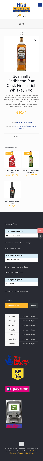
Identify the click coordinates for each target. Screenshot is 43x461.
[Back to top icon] (21, 444)
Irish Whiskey (18, 126)
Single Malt (27, 126)
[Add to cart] (18, 153)
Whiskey (21, 128)
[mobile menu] (40, 5)
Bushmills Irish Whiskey (24, 122)
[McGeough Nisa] (21, 7)
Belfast (31, 453)
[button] (35, 40)
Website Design (23, 453)
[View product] (18, 156)
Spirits (34, 126)
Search (8, 300)
